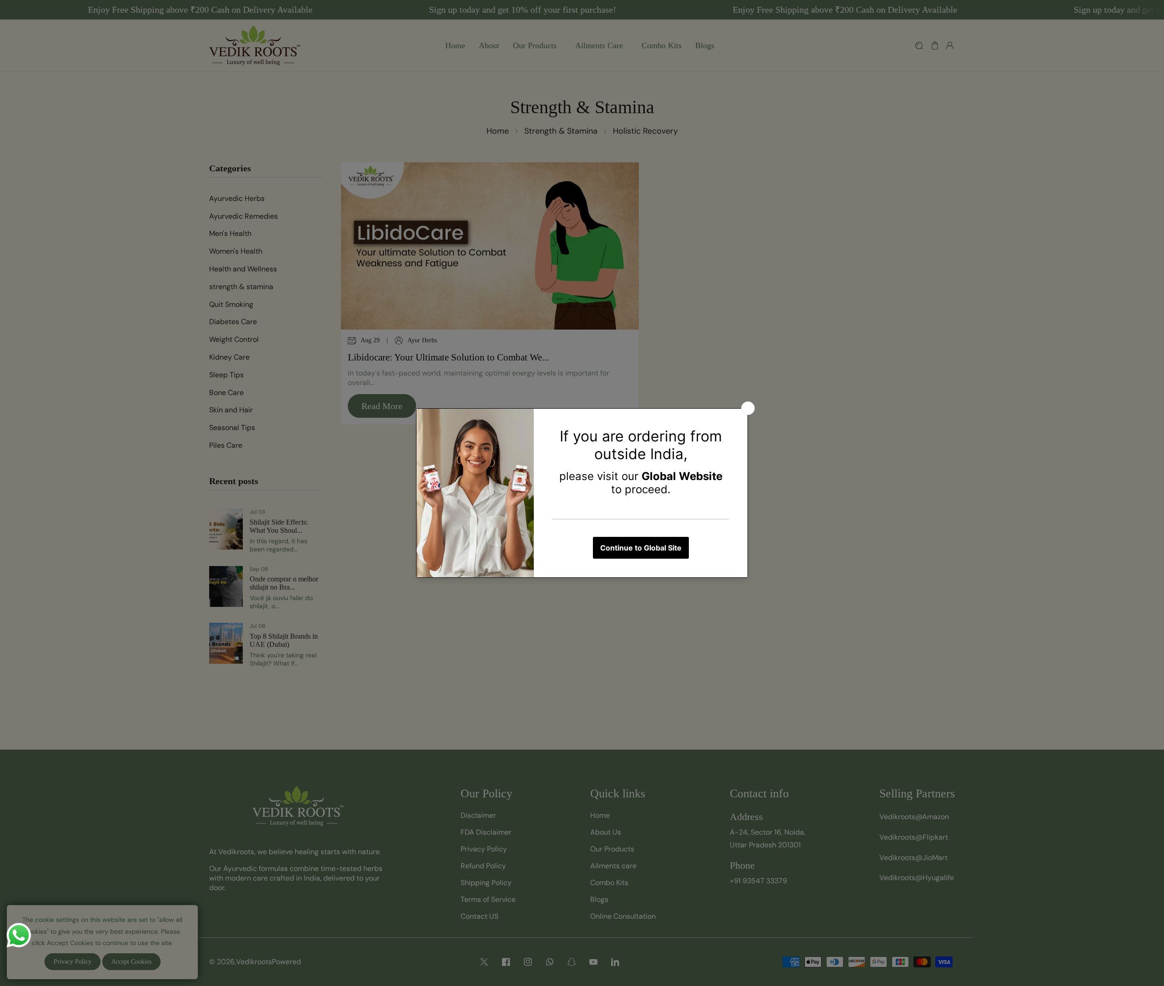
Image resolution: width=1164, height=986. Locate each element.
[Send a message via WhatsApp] (19, 935)
